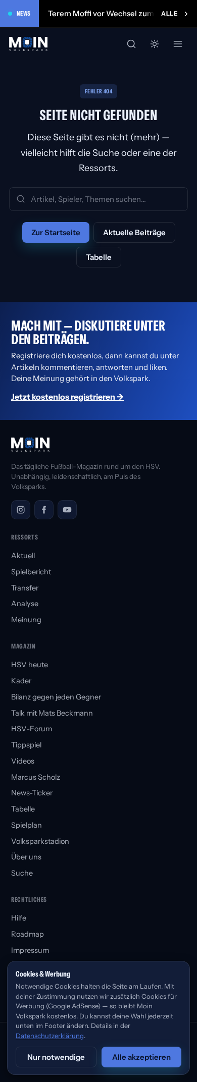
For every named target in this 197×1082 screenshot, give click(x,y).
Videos (22, 761)
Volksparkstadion (40, 841)
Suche (22, 873)
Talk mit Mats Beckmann (52, 713)
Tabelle (99, 257)
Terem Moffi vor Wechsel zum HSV (109, 13)
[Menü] (178, 44)
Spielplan (26, 825)
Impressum (30, 950)
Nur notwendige (56, 1057)
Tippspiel (26, 744)
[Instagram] (20, 509)
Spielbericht (31, 571)
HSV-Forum (31, 728)
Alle (169, 13)
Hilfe (18, 918)
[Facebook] (44, 509)
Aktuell (23, 555)
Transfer (24, 587)
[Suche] (131, 44)
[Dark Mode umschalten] (154, 44)
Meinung (26, 619)
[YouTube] (67, 509)
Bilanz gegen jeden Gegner (56, 696)
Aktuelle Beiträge (134, 232)
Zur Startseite (55, 232)
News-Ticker (32, 792)
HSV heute (29, 664)
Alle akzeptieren (141, 1057)
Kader (21, 680)
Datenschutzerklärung (50, 1036)
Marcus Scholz (35, 777)
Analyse (24, 603)
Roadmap (27, 934)
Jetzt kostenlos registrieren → (67, 397)
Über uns (26, 856)
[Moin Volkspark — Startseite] (28, 44)
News (24, 13)
